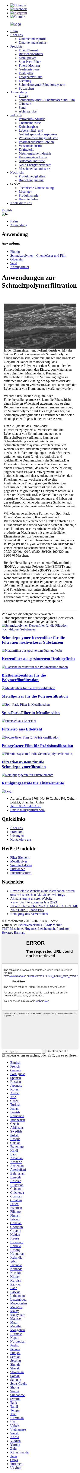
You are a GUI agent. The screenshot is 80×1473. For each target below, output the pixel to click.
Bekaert (7, 932)
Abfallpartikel (28, 111)
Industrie (16, 115)
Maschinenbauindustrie (34, 168)
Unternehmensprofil (32, 39)
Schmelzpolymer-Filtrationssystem (42, 84)
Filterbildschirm (29, 65)
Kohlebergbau (28, 126)
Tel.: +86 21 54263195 (25, 806)
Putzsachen (26, 88)
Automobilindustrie (32, 161)
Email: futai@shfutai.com (27, 810)
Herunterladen (28, 199)
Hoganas (30, 928)
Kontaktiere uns (21, 203)
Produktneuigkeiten (32, 176)
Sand (22, 107)
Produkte (16, 46)
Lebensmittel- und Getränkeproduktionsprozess (38, 132)
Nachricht (16, 172)
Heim (14, 31)
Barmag (19, 932)
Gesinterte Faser (30, 69)
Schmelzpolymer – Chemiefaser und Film (47, 100)
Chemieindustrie (30, 123)
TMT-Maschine (12, 928)
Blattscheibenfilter (31, 54)
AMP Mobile (53, 925)
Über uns (16, 35)
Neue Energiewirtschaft (35, 165)
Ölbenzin (25, 104)
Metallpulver (27, 58)
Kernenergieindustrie (33, 157)
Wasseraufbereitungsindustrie (38, 138)
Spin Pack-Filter (30, 61)
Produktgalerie (28, 195)
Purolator (63, 928)
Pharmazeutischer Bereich (36, 142)
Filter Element (28, 50)
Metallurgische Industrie (35, 153)
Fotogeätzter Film (30, 77)
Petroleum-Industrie (32, 119)
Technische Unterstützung (36, 188)
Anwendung (18, 92)
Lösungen (25, 191)
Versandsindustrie (30, 146)
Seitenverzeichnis (30, 925)
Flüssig (23, 96)
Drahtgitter (26, 73)
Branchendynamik (31, 180)
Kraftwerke (26, 149)
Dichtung (25, 81)
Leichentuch (46, 928)
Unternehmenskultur (32, 42)
